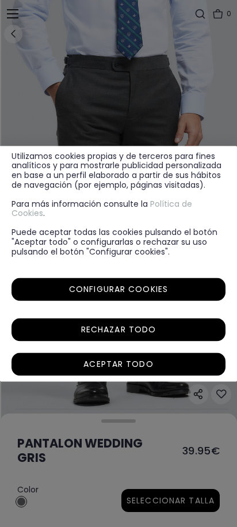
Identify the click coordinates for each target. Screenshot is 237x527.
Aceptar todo (118, 364)
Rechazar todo (118, 329)
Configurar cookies (118, 289)
